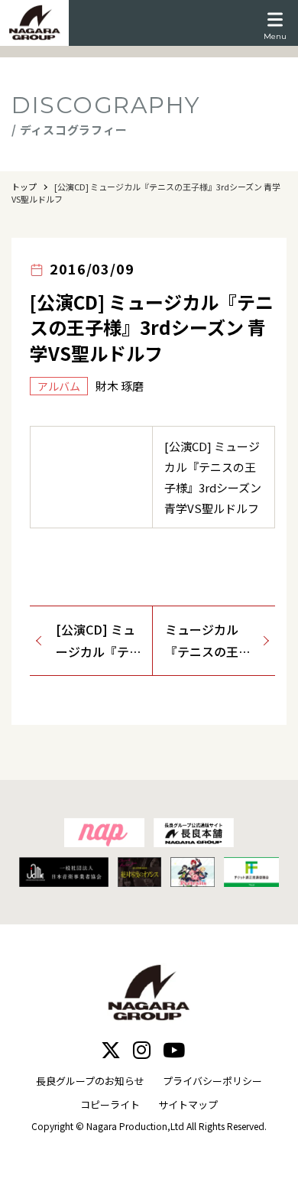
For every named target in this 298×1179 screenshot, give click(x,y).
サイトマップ (188, 1104)
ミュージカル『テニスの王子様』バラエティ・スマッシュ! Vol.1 (208, 641)
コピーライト (110, 1104)
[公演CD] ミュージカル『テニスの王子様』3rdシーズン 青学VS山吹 (98, 641)
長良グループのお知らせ (90, 1080)
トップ (24, 186)
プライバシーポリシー (212, 1080)
